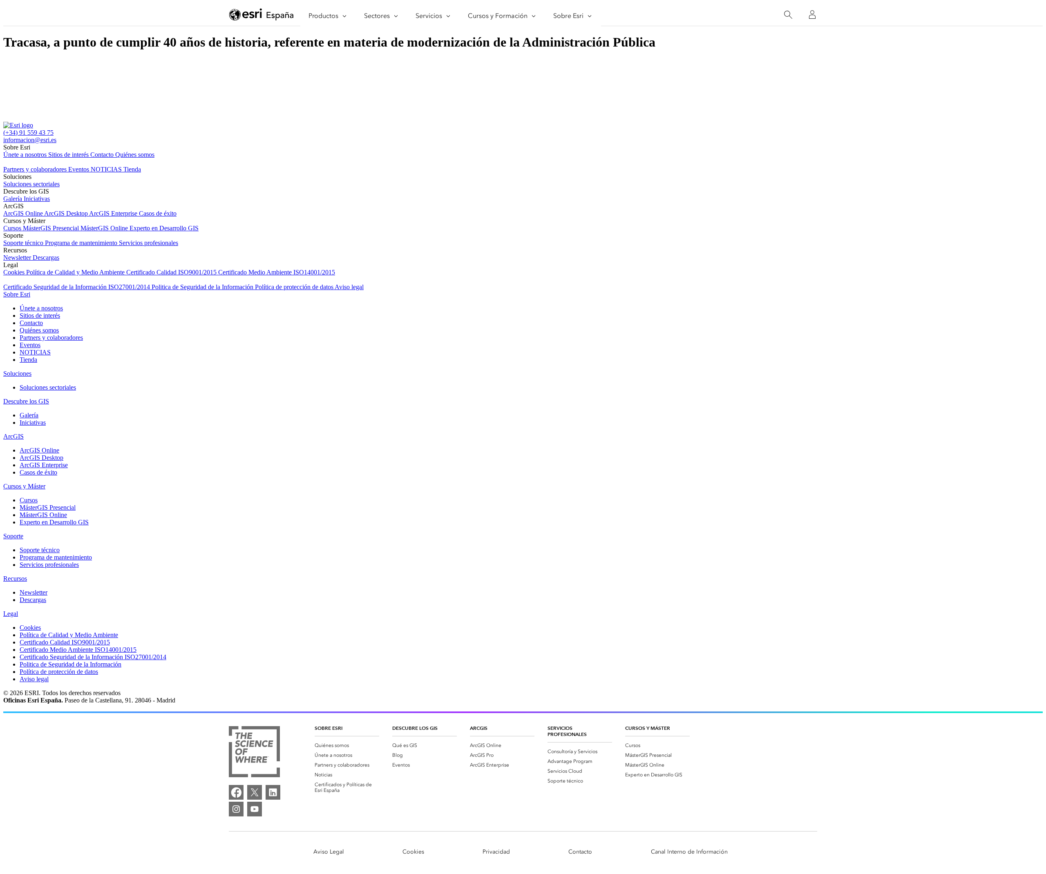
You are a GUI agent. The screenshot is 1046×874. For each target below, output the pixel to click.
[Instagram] (236, 809)
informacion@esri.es (29, 139)
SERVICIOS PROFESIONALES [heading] (567, 731)
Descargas (46, 257)
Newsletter (18, 257)
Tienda (132, 169)
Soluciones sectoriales (31, 184)
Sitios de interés (69, 154)
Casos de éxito (158, 213)
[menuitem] (347, 745)
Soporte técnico (24, 242)
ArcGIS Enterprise (114, 213)
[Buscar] (788, 15)
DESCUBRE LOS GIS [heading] (415, 728)
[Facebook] (236, 792)
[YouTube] (254, 809)
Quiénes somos (134, 154)
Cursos (13, 228)
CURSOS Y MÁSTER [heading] (647, 728)
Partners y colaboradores (35, 169)
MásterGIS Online (105, 228)
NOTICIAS (107, 169)
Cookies (14, 272)
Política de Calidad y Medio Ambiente (76, 272)
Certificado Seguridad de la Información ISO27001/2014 (77, 286)
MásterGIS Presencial (51, 228)
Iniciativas (37, 198)
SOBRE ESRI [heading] (328, 728)
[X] (254, 792)
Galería (13, 198)
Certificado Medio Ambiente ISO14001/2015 (276, 272)
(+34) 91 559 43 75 (28, 132)
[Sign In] (812, 15)
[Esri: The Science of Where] (254, 752)
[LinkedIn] (273, 792)
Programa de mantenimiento (82, 242)
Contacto (102, 154)
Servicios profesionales (148, 242)
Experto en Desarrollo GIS (164, 228)
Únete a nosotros (25, 154)
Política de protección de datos (295, 286)
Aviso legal (349, 286)
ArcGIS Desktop (66, 213)
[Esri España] (261, 15)
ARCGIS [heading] (478, 728)
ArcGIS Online (23, 213)
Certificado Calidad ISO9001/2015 (172, 272)
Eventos (79, 169)
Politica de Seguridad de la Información (203, 286)
